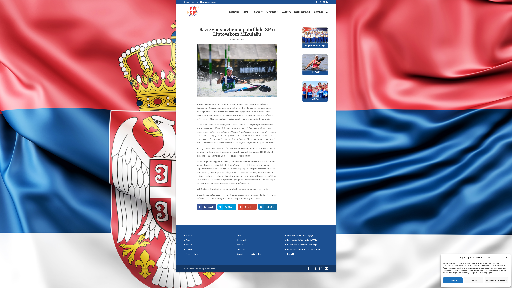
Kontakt (318, 12)
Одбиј (474, 280)
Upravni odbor (242, 240)
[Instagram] (324, 2)
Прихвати (453, 280)
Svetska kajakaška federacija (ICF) (301, 235)
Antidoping (241, 249)
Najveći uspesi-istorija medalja (249, 254)
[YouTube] (327, 2)
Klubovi (286, 12)
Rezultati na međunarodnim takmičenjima (304, 249)
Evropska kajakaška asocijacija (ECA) (302, 240)
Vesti (245, 12)
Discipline (241, 244)
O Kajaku (271, 12)
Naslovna (234, 12)
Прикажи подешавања (496, 280)
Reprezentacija (302, 12)
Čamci (239, 235)
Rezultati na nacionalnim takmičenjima (303, 244)
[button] (506, 257)
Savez (257, 12)
